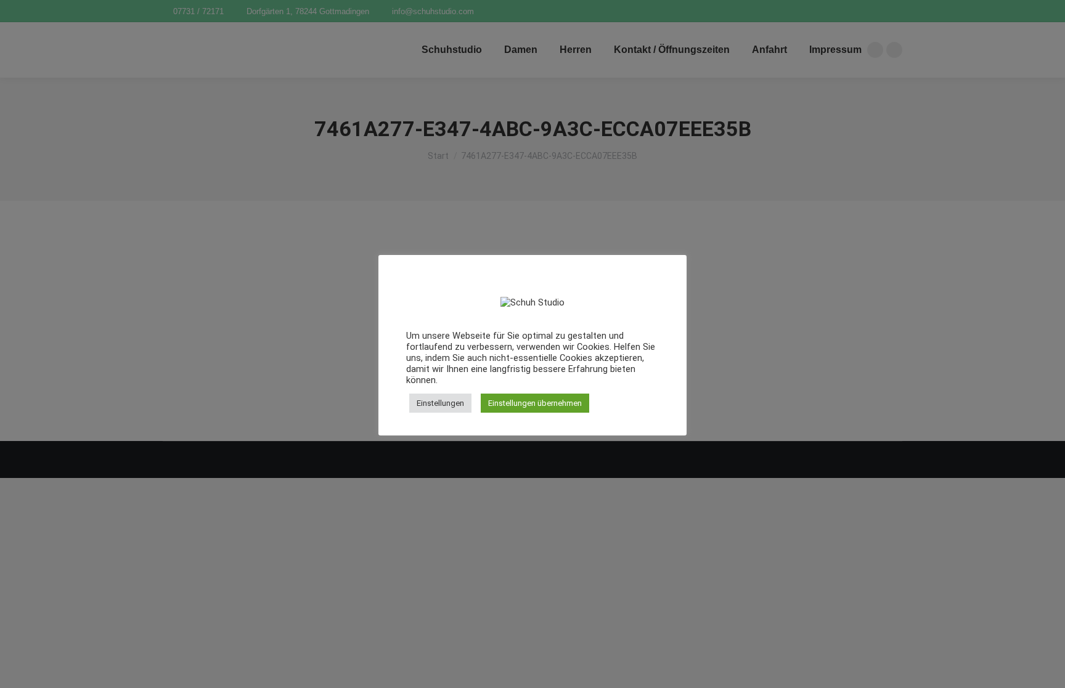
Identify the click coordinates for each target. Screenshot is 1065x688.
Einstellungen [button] (440, 403)
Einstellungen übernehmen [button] (535, 403)
